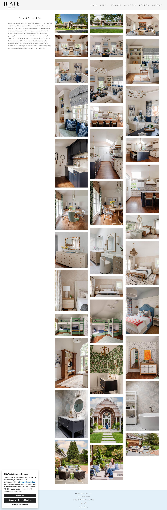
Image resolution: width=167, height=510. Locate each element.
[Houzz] (81, 503)
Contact (157, 5)
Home (94, 5)
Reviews (144, 5)
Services (116, 5)
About (104, 5)
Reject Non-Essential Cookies (20, 500)
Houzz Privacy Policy (27, 482)
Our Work (130, 5)
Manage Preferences (20, 504)
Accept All (20, 496)
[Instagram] (85, 503)
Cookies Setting (83, 507)
